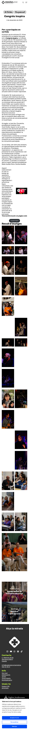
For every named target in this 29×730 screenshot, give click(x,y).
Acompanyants (7, 680)
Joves (4, 677)
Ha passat (20, 12)
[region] (14, 714)
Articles (9, 12)
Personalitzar (14, 722)
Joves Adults (6, 678)
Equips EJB (5, 686)
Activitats (5, 688)
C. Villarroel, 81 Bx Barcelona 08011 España (8, 659)
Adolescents (6, 675)
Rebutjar (14, 726)
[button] (26, 2)
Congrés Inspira (12, 38)
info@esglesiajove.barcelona (11, 665)
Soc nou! (4, 673)
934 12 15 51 (6, 667)
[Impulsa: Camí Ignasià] (14, 612)
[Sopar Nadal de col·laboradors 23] (14, 592)
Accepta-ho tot (14, 717)
